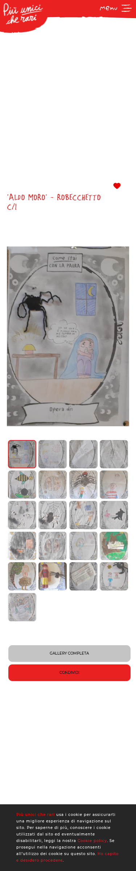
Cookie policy (92, 840)
